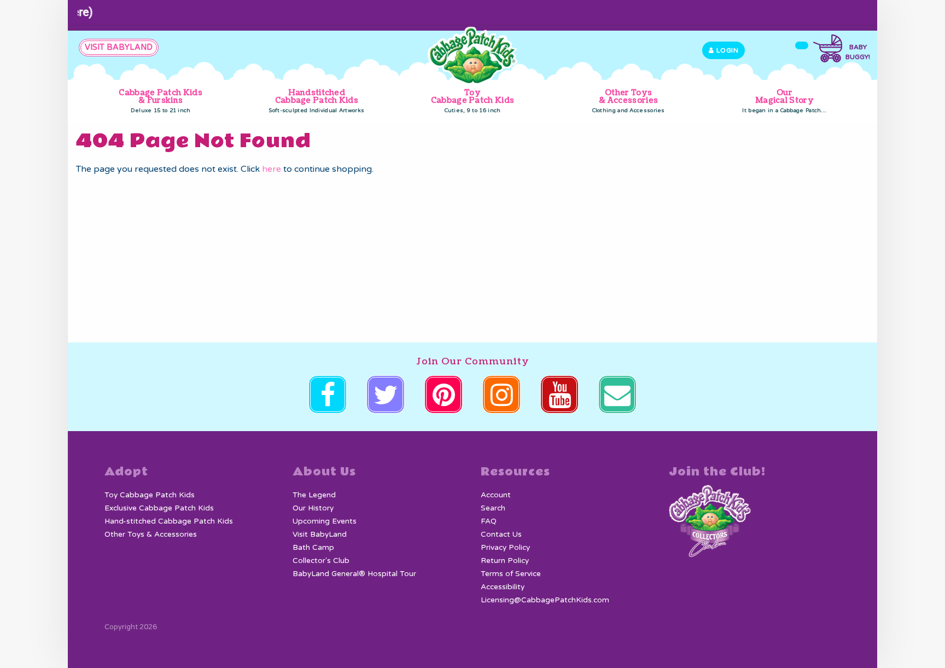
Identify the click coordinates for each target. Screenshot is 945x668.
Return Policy (505, 560)
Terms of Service (511, 574)
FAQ (489, 521)
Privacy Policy (505, 547)
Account (496, 495)
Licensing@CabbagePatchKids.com (545, 600)
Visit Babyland (119, 47)
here (271, 169)
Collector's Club (321, 560)
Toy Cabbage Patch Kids (472, 101)
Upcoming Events (325, 521)
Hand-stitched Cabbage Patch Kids (168, 521)
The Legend (314, 495)
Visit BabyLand (320, 534)
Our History (313, 508)
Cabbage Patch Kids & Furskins (160, 101)
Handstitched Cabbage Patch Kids (316, 101)
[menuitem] (160, 101)
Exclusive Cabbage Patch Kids (159, 508)
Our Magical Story (784, 101)
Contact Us (501, 534)
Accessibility (502, 587)
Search (493, 508)
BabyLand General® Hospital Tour (354, 574)
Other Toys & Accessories (628, 101)
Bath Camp (313, 547)
